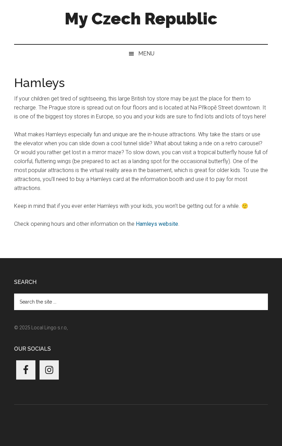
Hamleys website (157, 224)
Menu (146, 53)
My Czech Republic (141, 18)
